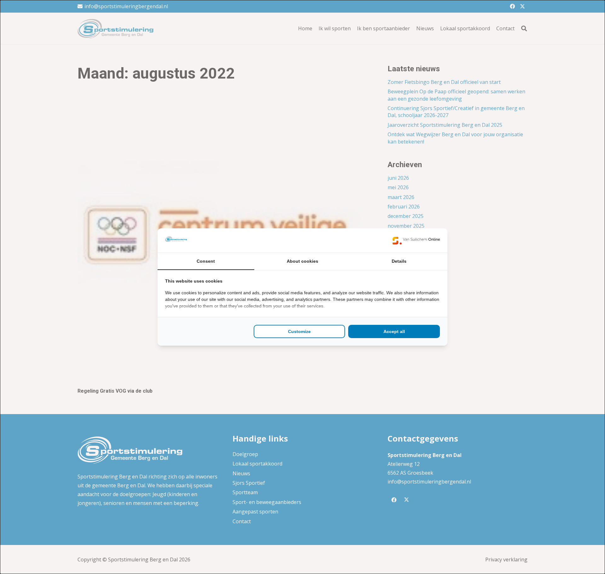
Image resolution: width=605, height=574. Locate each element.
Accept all (394, 331)
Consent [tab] (206, 261)
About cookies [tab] (302, 261)
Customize (299, 331)
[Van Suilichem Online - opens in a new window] (416, 240)
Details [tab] (399, 261)
